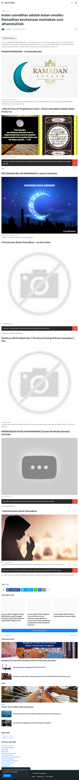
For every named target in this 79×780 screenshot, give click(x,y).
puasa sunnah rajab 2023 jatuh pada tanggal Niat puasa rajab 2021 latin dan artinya (35, 570)
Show (12, 38)
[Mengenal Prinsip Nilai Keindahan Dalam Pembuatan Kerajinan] (39, 650)
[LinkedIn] (40, 590)
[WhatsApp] (36, 590)
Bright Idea (4, 751)
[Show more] (48, 590)
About (33, 776)
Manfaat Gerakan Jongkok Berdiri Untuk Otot (29, 667)
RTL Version (49, 776)
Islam (8, 11)
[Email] (44, 590)
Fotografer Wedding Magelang (10, 757)
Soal (11, 737)
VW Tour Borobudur (7, 755)
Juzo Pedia (9, 3)
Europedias (42, 773)
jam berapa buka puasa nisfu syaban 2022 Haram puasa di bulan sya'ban (32, 501)
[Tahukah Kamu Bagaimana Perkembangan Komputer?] (6, 723)
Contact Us (40, 776)
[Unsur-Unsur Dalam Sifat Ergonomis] (39, 694)
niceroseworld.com (7, 746)
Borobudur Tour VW (7, 766)
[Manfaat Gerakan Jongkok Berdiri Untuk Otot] (6, 667)
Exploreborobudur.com (8, 753)
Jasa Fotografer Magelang (9, 761)
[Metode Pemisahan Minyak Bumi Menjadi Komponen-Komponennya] (6, 714)
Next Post (74, 635)
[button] (2, 3)
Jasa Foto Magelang (7, 759)
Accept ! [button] (6, 775)
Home (3, 11)
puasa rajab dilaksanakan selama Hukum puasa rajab (64, 615)
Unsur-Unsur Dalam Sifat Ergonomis (17, 707)
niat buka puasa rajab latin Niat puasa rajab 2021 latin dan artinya (29, 328)
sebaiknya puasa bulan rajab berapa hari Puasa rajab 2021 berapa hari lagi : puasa (41, 676)
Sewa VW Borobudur (7, 763)
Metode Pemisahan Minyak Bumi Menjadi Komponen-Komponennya (37, 714)
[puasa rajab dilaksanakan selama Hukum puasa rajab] (66, 605)
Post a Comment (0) (39, 630)
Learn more (14, 772)
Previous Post (6, 635)
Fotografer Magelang (7, 747)
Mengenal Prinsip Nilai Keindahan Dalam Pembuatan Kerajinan (28, 660)
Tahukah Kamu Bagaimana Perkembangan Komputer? (32, 723)
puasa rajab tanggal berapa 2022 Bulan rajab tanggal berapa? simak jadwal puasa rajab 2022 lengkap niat (12, 617)
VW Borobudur (5, 764)
